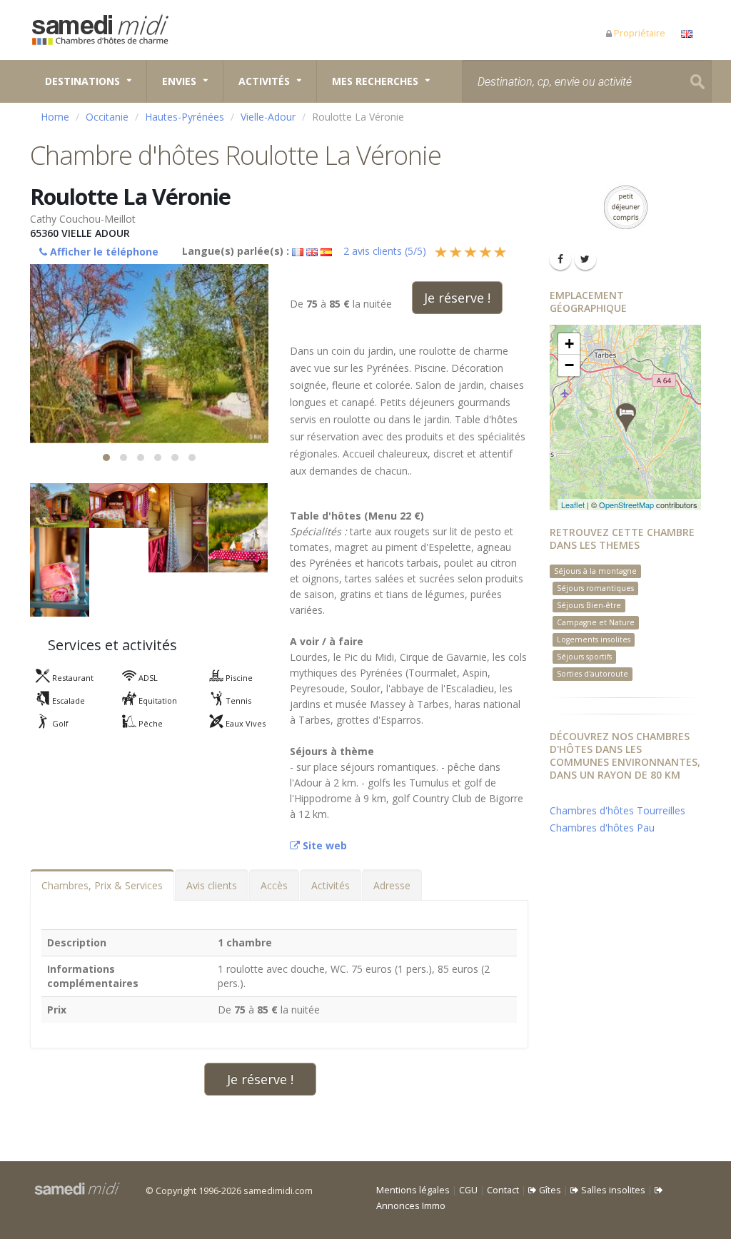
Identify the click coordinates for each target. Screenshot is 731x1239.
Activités (264, 81)
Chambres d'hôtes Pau (602, 827)
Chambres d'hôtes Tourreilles (617, 810)
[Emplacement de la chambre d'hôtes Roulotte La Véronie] (626, 417)
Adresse (391, 885)
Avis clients (211, 885)
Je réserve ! (457, 297)
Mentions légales (413, 1190)
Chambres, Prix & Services (102, 885)
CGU (468, 1190)
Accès (274, 885)
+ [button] (569, 344)
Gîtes (549, 1190)
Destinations (82, 81)
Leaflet (573, 504)
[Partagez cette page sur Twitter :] (585, 259)
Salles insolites (612, 1190)
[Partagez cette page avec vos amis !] (560, 259)
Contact (503, 1190)
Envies (179, 81)
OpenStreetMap (626, 504)
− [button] (569, 365)
